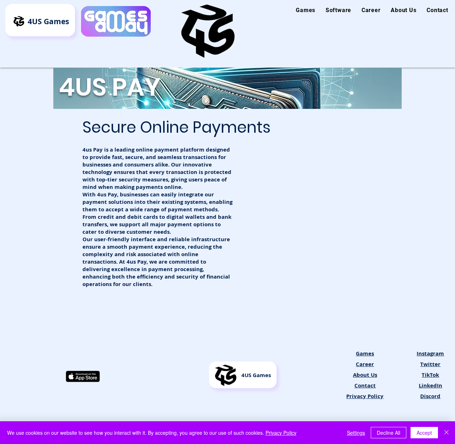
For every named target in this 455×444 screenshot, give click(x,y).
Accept (424, 432)
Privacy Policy (281, 432)
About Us (365, 375)
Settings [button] (356, 432)
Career (365, 364)
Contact (365, 385)
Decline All (388, 432)
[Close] (446, 432)
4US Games (48, 21)
